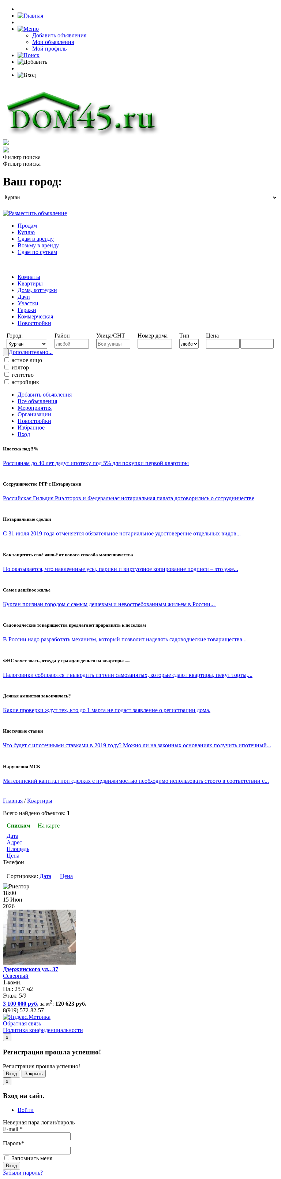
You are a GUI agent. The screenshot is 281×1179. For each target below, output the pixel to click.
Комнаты (29, 277)
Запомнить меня (31, 1158)
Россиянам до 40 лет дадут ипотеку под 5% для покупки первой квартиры (96, 463)
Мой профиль (49, 48)
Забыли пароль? (23, 1172)
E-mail (13, 1129)
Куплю (26, 232)
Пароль (13, 1143)
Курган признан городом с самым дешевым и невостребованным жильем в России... (109, 604)
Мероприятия (35, 408)
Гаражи (27, 310)
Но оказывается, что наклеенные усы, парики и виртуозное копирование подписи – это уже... (120, 569)
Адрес (14, 842)
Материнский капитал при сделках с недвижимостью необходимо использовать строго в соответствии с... (136, 781)
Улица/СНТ (110, 335)
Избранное (31, 427)
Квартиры (30, 283)
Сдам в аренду (36, 239)
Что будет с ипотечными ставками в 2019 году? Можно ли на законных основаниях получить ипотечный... (137, 745)
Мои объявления (53, 42)
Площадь (18, 849)
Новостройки (34, 323)
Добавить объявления (59, 35)
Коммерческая (35, 316)
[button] (28, 29)
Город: (15, 335)
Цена (212, 335)
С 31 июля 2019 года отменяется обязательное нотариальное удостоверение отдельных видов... (122, 533)
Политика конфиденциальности (43, 1030)
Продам (27, 225)
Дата (12, 836)
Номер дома (153, 335)
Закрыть (34, 1073)
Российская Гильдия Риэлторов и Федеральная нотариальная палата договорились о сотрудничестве (128, 498)
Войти (26, 1110)
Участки (28, 303)
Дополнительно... (31, 352)
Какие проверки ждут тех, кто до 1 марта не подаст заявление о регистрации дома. (106, 710)
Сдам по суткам (37, 252)
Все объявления (37, 401)
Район (62, 335)
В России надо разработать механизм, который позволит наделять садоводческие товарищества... (125, 639)
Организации (34, 414)
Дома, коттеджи (37, 290)
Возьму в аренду (38, 245)
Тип (184, 335)
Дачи (24, 297)
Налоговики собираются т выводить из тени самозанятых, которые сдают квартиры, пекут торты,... (127, 675)
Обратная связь (22, 1023)
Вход (24, 434)
